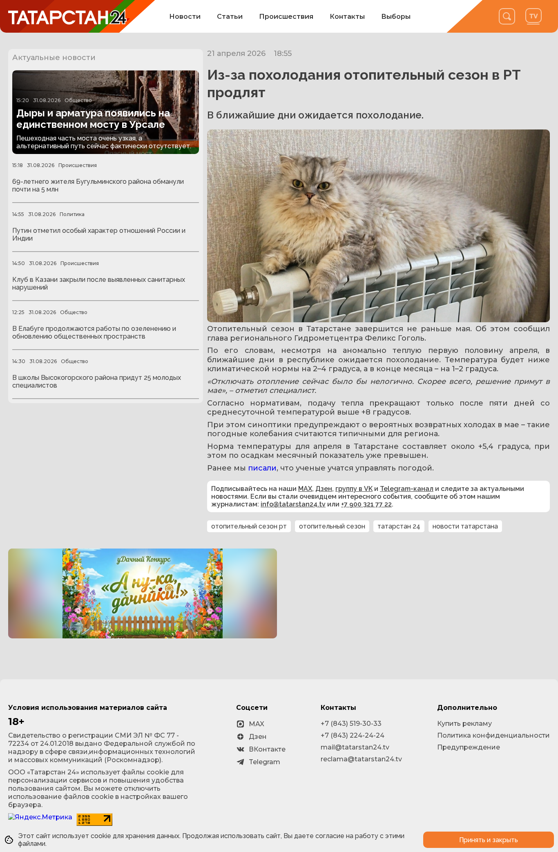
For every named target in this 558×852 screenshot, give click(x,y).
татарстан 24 (398, 526)
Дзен (323, 489)
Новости (185, 16)
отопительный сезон (332, 526)
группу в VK (354, 489)
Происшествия (286, 16)
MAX (305, 489)
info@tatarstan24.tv (293, 504)
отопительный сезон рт (249, 526)
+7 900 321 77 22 (366, 504)
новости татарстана (465, 526)
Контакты (347, 16)
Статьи (230, 16)
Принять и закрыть (488, 840)
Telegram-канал (406, 489)
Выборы (396, 16)
